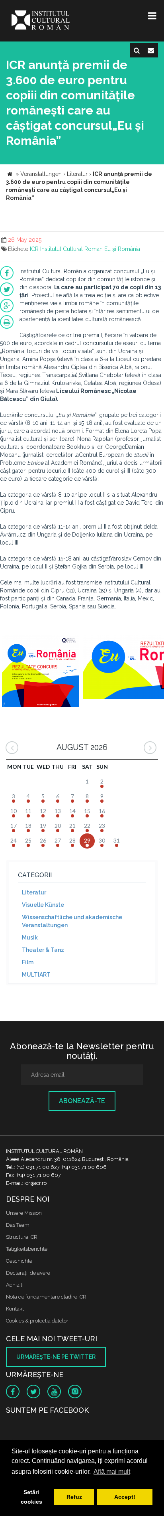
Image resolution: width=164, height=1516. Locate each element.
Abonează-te (82, 1101)
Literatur (34, 892)
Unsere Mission (24, 1213)
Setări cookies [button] (31, 1497)
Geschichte (19, 1261)
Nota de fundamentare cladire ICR (46, 1297)
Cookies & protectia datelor (37, 1321)
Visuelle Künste (43, 905)
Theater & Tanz (43, 950)
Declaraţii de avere (28, 1273)
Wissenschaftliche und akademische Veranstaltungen (72, 921)
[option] (40, 672)
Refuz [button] (74, 1497)
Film (27, 962)
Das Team (17, 1225)
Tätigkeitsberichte (26, 1249)
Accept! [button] (124, 1497)
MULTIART (36, 974)
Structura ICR (21, 1237)
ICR (34, 249)
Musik (30, 937)
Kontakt (15, 1309)
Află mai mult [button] (112, 1471)
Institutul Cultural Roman (71, 249)
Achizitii (15, 1285)
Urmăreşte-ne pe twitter (56, 1357)
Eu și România (122, 249)
